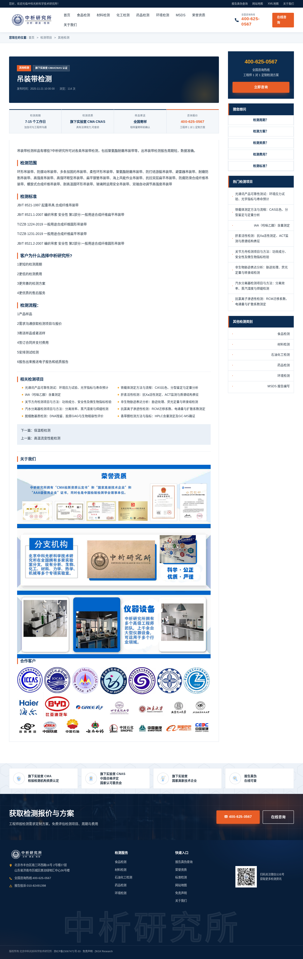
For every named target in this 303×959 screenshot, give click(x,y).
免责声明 (181, 893)
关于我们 (288, 3)
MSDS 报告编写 (279, 386)
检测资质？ (261, 142)
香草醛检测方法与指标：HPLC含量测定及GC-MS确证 (158, 416)
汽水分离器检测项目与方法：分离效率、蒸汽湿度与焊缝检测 (66, 409)
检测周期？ (261, 120)
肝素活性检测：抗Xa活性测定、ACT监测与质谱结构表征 (160, 394)
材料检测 (103, 15)
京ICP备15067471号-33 (67, 951)
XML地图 (273, 3)
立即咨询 (261, 87)
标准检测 (181, 877)
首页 (67, 15)
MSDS (181, 15)
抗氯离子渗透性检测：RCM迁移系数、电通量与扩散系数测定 (163, 409)
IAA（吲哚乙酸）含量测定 (43, 394)
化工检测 (123, 15)
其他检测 (63, 37)
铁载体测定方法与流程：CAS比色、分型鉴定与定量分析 (159, 387)
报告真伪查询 (240, 3)
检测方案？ (261, 131)
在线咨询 (281, 19)
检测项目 (46, 37)
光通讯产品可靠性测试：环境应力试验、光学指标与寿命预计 (66, 387)
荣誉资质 (198, 15)
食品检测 (83, 15)
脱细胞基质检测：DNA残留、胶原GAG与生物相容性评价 (64, 416)
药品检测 (142, 15)
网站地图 (257, 3)
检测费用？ (261, 154)
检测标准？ (261, 166)
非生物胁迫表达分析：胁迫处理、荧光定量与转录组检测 (159, 402)
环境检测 (162, 15)
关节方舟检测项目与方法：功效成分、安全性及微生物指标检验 (68, 402)
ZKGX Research (104, 951)
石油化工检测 (280, 354)
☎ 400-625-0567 (238, 817)
